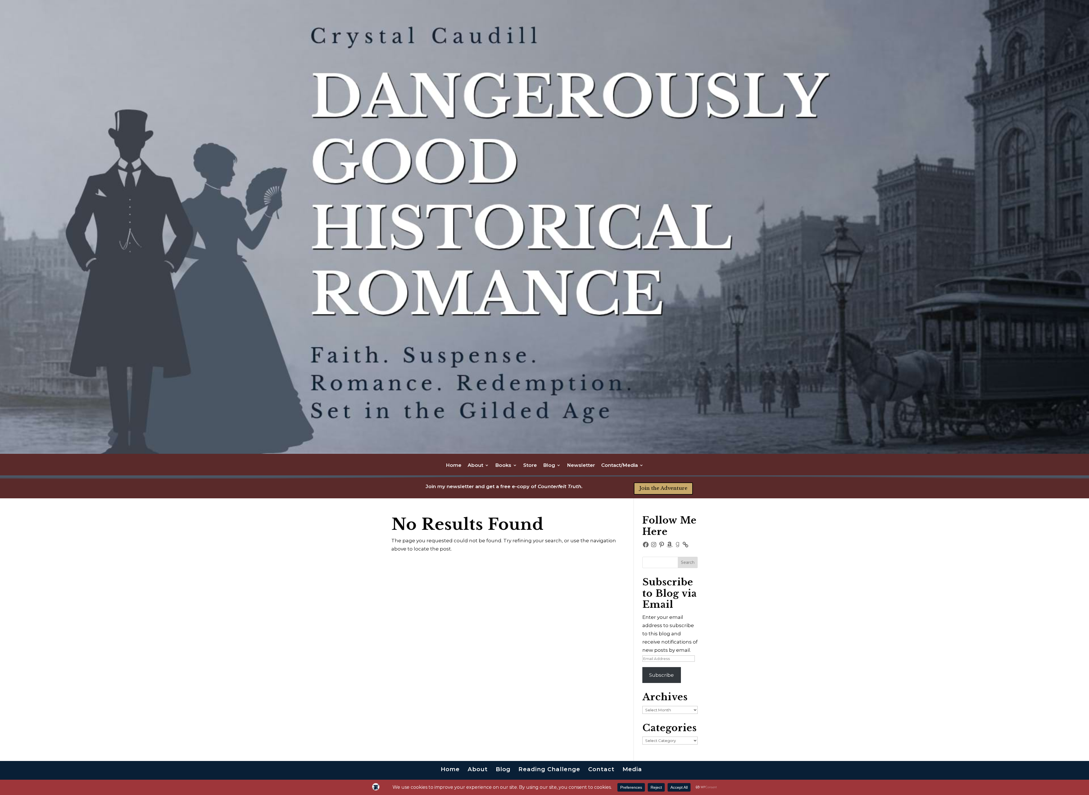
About (475, 465)
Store (530, 465)
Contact (601, 769)
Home (453, 465)
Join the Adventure (663, 488)
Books (503, 465)
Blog (549, 465)
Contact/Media (619, 465)
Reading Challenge (549, 769)
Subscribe (661, 675)
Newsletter (581, 465)
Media (632, 769)
